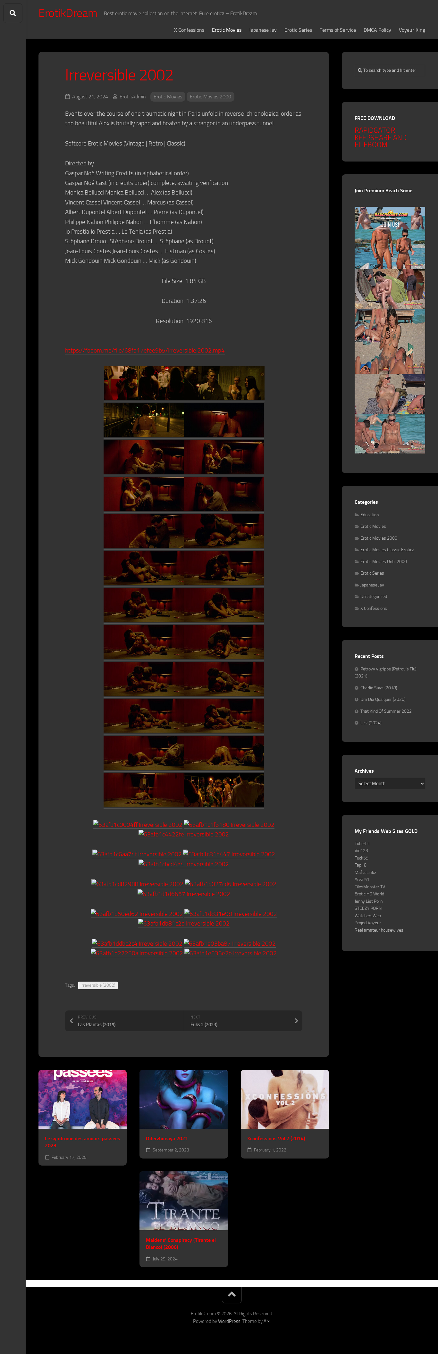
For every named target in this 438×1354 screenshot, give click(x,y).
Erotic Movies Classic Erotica (387, 549)
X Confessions (189, 30)
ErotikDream (67, 13)
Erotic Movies (226, 30)
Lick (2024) (371, 723)
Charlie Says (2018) (378, 688)
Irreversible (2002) (97, 985)
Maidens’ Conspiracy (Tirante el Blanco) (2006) (181, 1243)
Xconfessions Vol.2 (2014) (276, 1138)
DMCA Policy (377, 30)
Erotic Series (298, 30)
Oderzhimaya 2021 (167, 1138)
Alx (267, 1321)
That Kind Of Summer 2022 (386, 711)
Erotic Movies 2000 (210, 97)
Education (369, 515)
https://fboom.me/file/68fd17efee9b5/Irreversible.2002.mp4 (145, 350)
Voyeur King (412, 30)
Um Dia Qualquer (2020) (383, 699)
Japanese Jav (263, 30)
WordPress (229, 1321)
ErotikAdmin (133, 97)
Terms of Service (338, 30)
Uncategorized (373, 596)
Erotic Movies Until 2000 (383, 561)
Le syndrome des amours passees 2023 (82, 1142)
